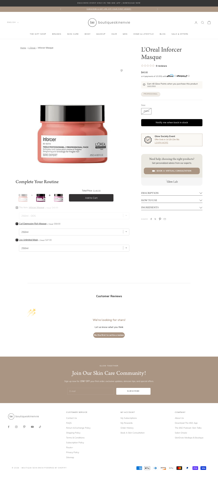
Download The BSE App (186, 423)
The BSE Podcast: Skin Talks (188, 428)
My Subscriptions (129, 418)
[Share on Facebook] (151, 219)
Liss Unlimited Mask (28, 240)
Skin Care (73, 34)
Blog (163, 34)
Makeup (101, 34)
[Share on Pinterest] (160, 219)
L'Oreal (32, 47)
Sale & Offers (180, 34)
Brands (56, 34)
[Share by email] (165, 219)
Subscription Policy (75, 442)
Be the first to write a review (109, 335)
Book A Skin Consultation (133, 432)
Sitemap (70, 457)
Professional (151, 94)
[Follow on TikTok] (40, 426)
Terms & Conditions (75, 437)
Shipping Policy (73, 432)
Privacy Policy (72, 452)
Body (87, 34)
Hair (114, 34)
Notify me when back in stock (172, 122)
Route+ (69, 447)
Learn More (151, 86)
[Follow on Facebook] (8, 426)
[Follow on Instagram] (16, 426)
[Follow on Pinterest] (24, 427)
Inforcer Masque (45, 48)
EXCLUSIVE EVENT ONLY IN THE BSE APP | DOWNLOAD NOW (109, 3)
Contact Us (71, 418)
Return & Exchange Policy (78, 428)
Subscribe (133, 391)
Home (23, 47)
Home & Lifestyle (143, 34)
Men (125, 34)
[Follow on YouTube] (32, 426)
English (11, 22)
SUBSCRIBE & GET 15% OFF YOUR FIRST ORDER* (109, 9)
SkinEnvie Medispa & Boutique (189, 437)
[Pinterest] (122, 70)
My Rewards (127, 423)
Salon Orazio (181, 432)
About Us (179, 418)
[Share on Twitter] (155, 219)
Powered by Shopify (55, 468)
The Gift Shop (38, 34)
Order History (127, 428)
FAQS (69, 423)
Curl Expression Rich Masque (33, 224)
